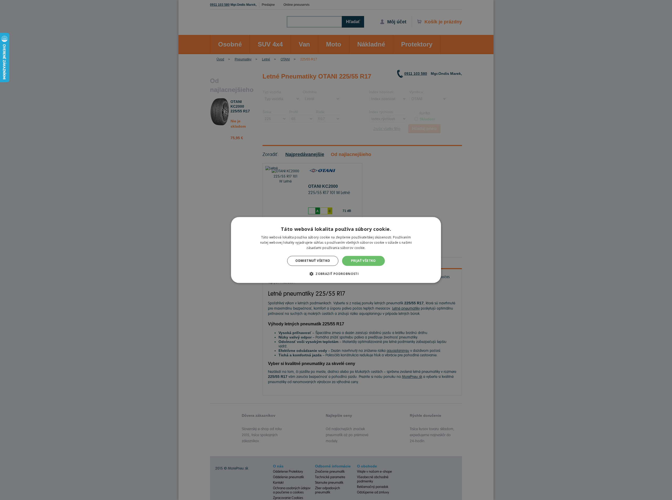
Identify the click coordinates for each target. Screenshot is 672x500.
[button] (336, 274)
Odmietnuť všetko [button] (312, 260)
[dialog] (336, 250)
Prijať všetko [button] (363, 260)
